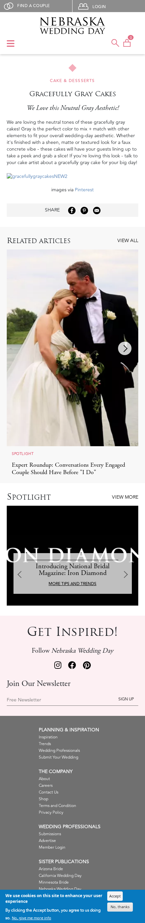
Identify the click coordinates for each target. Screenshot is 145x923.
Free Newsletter (24, 700)
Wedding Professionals (59, 750)
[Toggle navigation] (10, 44)
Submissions (50, 834)
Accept (115, 895)
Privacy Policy (51, 812)
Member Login (52, 847)
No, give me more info (31, 917)
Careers (46, 785)
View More (125, 497)
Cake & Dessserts (72, 81)
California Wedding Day (60, 876)
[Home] (73, 25)
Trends (45, 744)
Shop (43, 799)
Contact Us (48, 792)
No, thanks (120, 906)
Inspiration (48, 737)
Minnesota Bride (54, 882)
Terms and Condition (57, 806)
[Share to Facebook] (72, 210)
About (44, 779)
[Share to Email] (96, 210)
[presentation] (125, 348)
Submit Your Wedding (58, 757)
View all (127, 240)
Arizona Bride (51, 869)
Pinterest (84, 189)
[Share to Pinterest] (84, 210)
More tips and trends (72, 584)
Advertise (47, 841)
